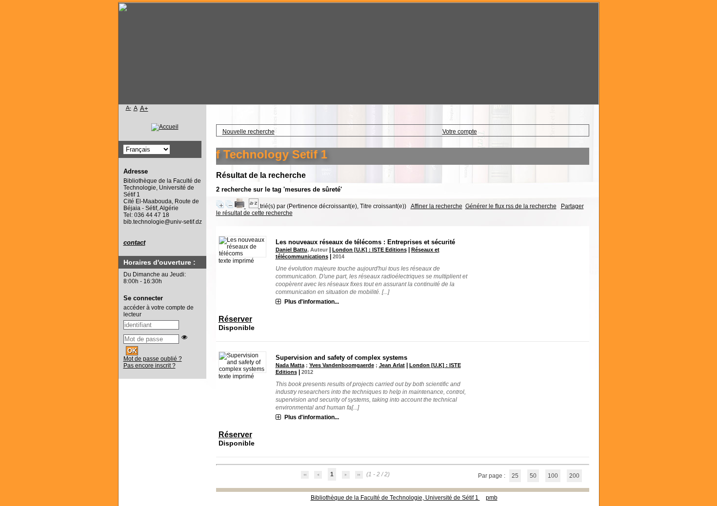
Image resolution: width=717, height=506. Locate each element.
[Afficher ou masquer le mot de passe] (184, 337)
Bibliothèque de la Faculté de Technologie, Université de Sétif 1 (395, 497)
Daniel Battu (291, 250)
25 (515, 475)
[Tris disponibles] (254, 206)
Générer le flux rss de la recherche (511, 206)
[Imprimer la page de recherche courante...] (240, 206)
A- (128, 108)
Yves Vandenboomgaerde (341, 365)
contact (134, 242)
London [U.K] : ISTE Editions (369, 250)
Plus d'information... (311, 301)
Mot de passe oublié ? (152, 358)
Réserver (235, 319)
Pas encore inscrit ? (149, 365)
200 (574, 475)
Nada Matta (290, 365)
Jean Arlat (392, 365)
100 (553, 475)
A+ (144, 108)
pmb (492, 497)
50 (533, 475)
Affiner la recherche (436, 206)
